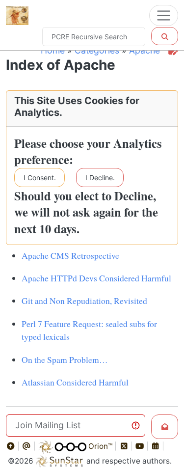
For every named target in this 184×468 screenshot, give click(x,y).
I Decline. (100, 177)
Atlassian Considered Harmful (75, 382)
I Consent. (40, 177)
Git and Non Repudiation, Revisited (84, 300)
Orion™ (99, 446)
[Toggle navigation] (163, 15)
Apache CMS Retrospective (70, 255)
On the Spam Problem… (65, 359)
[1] (164, 36)
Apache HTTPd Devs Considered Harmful (96, 278)
